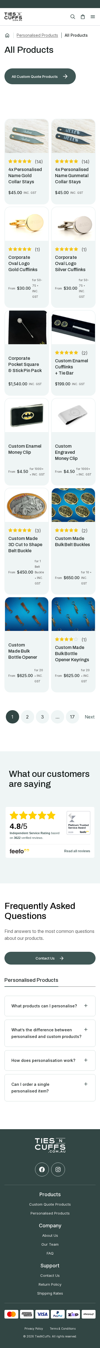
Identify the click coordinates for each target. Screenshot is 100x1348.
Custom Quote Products (50, 1204)
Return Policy (50, 1284)
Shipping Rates (50, 1293)
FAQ (50, 1253)
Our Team (50, 1244)
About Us (50, 1235)
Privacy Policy (33, 1328)
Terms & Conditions (63, 1328)
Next (89, 717)
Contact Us (50, 1275)
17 (72, 717)
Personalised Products (37, 35)
